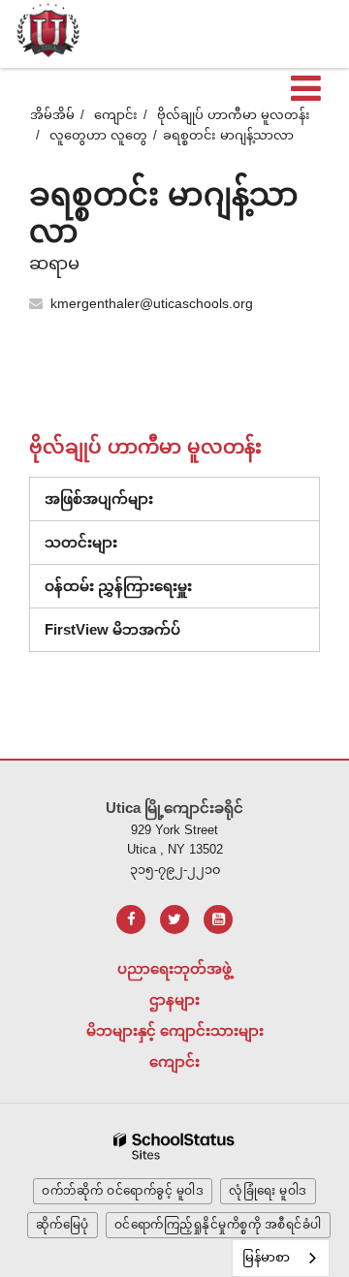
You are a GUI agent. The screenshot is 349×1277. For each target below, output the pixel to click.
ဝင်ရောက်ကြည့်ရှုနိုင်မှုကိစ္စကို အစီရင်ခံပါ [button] (218, 1224)
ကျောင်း (116, 115)
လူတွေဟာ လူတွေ (98, 135)
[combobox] (281, 1258)
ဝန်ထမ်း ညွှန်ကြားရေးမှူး (118, 585)
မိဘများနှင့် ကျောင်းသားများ (175, 1030)
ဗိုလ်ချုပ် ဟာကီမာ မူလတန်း (233, 115)
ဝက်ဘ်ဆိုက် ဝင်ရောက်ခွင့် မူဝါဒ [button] (123, 1191)
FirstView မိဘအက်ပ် (112, 629)
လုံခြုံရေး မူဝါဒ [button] (268, 1191)
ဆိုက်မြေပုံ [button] (62, 1224)
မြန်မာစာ (266, 1257)
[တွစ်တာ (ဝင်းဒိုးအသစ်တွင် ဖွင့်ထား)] (174, 919)
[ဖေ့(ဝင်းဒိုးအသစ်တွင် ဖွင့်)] (130, 919)
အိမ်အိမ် (52, 115)
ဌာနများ (174, 999)
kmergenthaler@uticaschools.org (151, 303)
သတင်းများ (81, 542)
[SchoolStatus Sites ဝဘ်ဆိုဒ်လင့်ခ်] (174, 1147)
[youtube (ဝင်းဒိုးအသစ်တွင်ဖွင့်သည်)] (218, 919)
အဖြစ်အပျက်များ (99, 498)
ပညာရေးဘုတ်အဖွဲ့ (174, 968)
